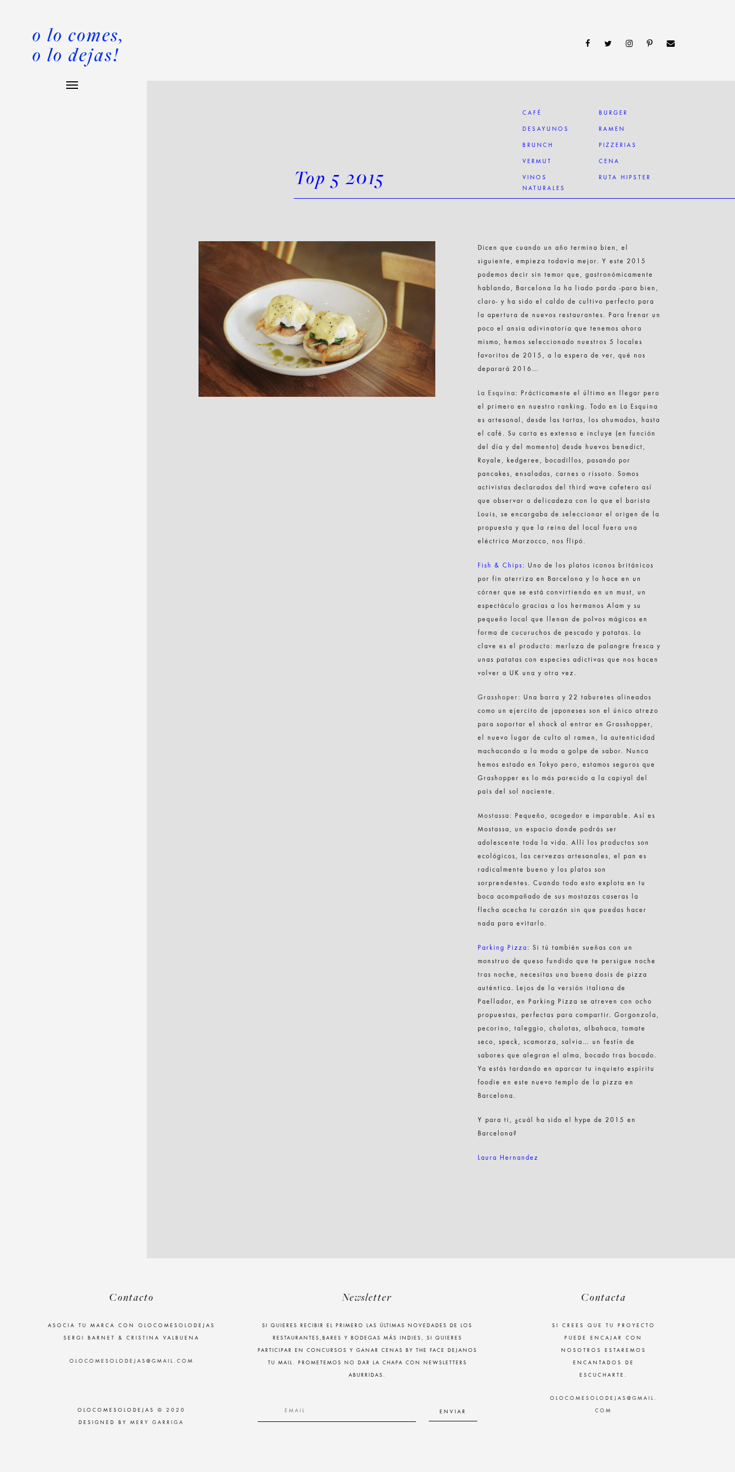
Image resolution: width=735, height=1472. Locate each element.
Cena (609, 161)
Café (532, 113)
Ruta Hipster (625, 177)
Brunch (538, 145)
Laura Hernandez (508, 1158)
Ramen (612, 129)
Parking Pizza (502, 948)
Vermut (537, 161)
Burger (613, 113)
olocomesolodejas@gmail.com (131, 1361)
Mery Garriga (157, 1422)
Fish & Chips (500, 566)
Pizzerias (618, 145)
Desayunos (545, 129)
